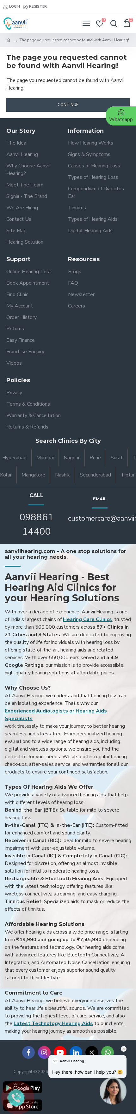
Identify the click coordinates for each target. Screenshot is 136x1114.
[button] (113, 1093)
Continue (68, 105)
